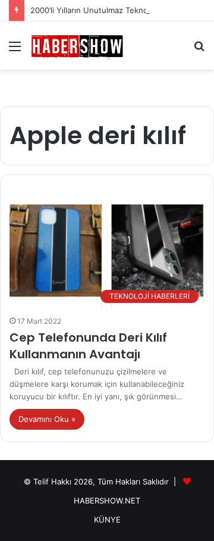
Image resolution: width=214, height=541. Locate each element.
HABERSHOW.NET (107, 500)
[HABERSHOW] (77, 45)
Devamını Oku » (46, 419)
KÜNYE (107, 519)
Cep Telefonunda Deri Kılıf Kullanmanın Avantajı (88, 345)
